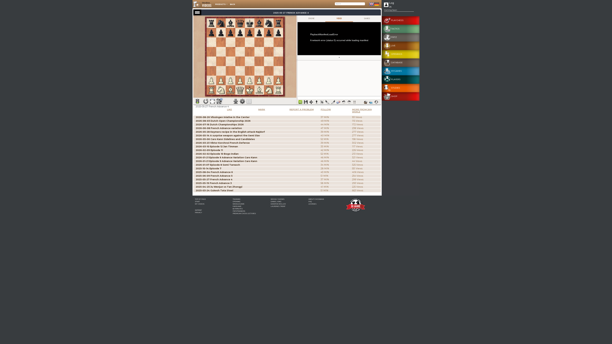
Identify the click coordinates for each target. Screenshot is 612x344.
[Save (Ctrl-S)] (306, 102)
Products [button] (220, 4)
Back (232, 4)
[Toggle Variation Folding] (311, 102)
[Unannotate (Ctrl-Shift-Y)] (338, 102)
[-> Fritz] (376, 102)
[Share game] (300, 102)
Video (339, 18)
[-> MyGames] (371, 102)
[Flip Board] (205, 101)
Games (367, 18)
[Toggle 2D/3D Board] (219, 101)
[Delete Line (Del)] (322, 102)
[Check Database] (365, 102)
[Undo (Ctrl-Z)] (344, 102)
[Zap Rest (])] (333, 102)
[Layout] (249, 101)
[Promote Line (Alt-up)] (317, 102)
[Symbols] (355, 102)
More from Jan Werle (362, 110)
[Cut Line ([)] (327, 102)
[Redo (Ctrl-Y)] (349, 102)
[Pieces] (242, 101)
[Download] (235, 101)
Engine (311, 18)
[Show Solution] (197, 101)
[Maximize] (212, 101)
